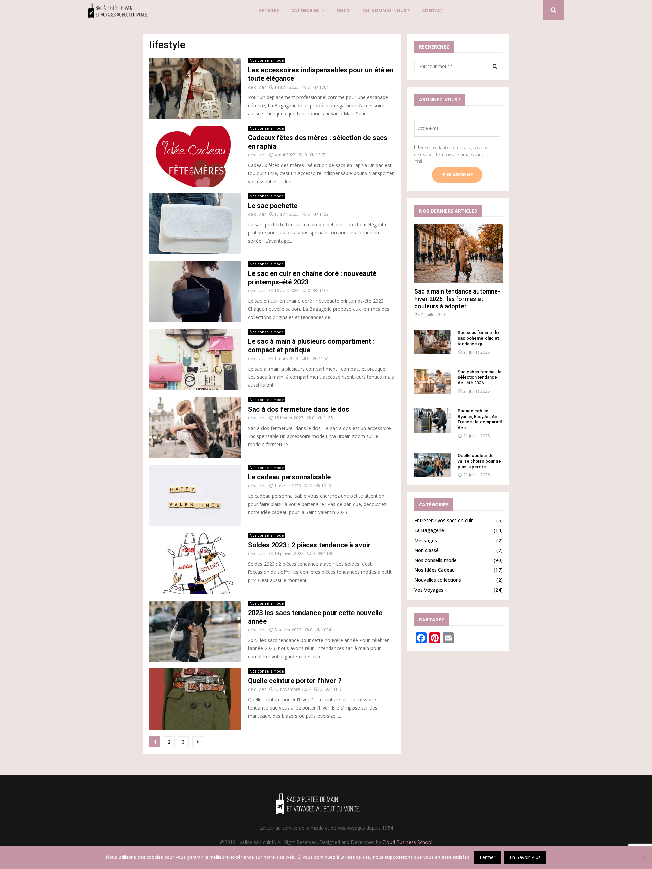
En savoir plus (525, 857)
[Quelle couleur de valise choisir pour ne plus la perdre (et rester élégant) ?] (432, 465)
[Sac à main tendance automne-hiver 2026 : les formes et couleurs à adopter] (458, 253)
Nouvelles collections (437, 580)
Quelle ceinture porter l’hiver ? (295, 681)
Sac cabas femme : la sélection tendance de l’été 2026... (479, 377)
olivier (260, 87)
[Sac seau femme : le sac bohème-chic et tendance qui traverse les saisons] (432, 342)
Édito (343, 10)
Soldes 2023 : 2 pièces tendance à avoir (309, 545)
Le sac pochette (272, 206)
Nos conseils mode (267, 60)
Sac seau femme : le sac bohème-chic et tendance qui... (478, 338)
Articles (269, 10)
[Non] (643, 857)
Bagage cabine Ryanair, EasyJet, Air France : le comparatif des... (480, 419)
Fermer (487, 857)
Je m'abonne (457, 174)
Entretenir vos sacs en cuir (443, 520)
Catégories (305, 10)
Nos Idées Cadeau (434, 570)
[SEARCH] (495, 66)
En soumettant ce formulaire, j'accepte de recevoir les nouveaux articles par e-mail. (451, 154)
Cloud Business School (407, 842)
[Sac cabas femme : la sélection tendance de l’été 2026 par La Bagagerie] (432, 381)
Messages (425, 540)
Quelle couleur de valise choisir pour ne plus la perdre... (479, 461)
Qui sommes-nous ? (386, 10)
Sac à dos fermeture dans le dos (298, 409)
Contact (433, 10)
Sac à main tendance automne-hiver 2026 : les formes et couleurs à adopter (457, 298)
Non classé (426, 550)
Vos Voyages (428, 590)
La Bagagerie (429, 530)
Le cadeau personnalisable (289, 477)
